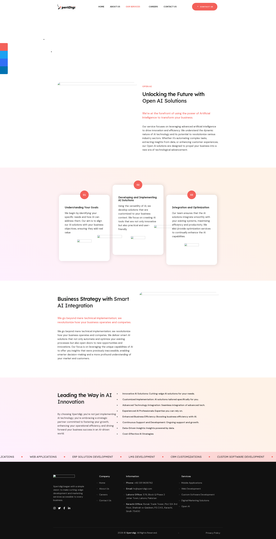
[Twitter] (59, 508)
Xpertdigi (131, 532)
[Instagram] (54, 508)
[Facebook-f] (64, 508)
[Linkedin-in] (69, 508)
